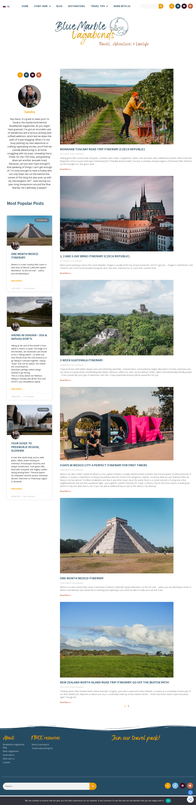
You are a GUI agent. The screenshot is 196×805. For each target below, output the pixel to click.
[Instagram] (171, 6)
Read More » (17, 281)
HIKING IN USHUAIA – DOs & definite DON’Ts (29, 337)
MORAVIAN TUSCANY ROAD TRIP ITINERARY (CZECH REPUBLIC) (102, 149)
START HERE (41, 6)
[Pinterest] (190, 6)
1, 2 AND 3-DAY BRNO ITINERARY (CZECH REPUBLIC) (95, 256)
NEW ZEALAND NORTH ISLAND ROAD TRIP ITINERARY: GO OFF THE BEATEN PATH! (114, 682)
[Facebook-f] (175, 786)
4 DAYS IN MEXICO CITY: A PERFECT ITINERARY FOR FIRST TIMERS (103, 465)
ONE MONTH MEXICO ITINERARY (24, 255)
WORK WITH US (122, 6)
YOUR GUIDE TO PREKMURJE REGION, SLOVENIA (25, 446)
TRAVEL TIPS (98, 6)
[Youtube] (184, 6)
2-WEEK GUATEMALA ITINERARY (81, 360)
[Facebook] (178, 6)
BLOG (59, 6)
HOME (25, 6)
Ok (168, 800)
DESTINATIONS (76, 6)
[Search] (161, 6)
